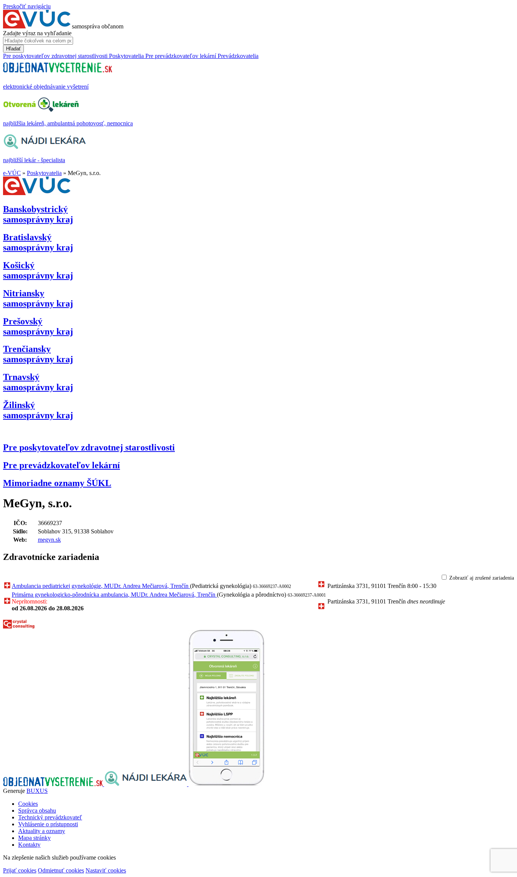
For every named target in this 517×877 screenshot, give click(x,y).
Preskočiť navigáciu (27, 6)
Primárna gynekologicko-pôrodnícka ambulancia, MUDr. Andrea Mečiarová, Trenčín (114, 594)
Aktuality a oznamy (41, 831)
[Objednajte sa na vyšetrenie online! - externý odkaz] (53, 784)
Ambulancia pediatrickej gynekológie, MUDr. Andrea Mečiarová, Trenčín (101, 586)
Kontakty (29, 844)
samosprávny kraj (38, 214)
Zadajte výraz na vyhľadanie (37, 33)
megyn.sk (49, 539)
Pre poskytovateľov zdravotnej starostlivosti (89, 447)
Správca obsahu (37, 810)
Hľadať (13, 49)
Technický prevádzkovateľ (50, 817)
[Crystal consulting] (18, 626)
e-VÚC (12, 173)
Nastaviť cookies (106, 870)
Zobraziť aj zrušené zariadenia (481, 578)
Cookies (28, 803)
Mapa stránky (34, 838)
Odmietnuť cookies (61, 870)
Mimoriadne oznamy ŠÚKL (57, 483)
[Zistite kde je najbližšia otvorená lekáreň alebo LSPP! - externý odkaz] (226, 784)
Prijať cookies (19, 870)
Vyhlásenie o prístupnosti (48, 824)
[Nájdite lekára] (146, 784)
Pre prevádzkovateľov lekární (61, 465)
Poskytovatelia (44, 173)
